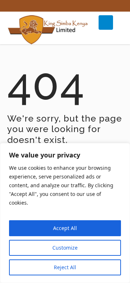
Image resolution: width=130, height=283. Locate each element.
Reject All (65, 267)
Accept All (65, 228)
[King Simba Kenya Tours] (48, 29)
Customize (65, 247)
